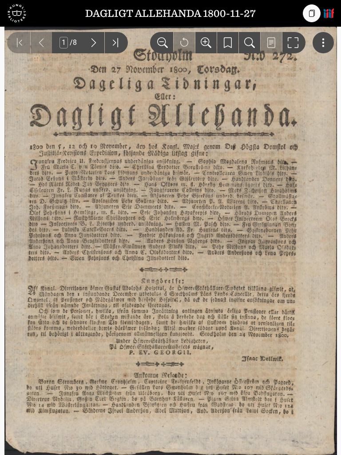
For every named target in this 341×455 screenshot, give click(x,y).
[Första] (18, 42)
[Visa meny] (323, 42)
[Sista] (116, 42)
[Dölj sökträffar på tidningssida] (271, 42)
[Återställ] (184, 42)
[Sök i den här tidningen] (249, 42)
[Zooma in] (206, 42)
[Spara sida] (227, 42)
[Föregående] (41, 42)
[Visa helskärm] (293, 42)
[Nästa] (93, 42)
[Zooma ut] (161, 42)
